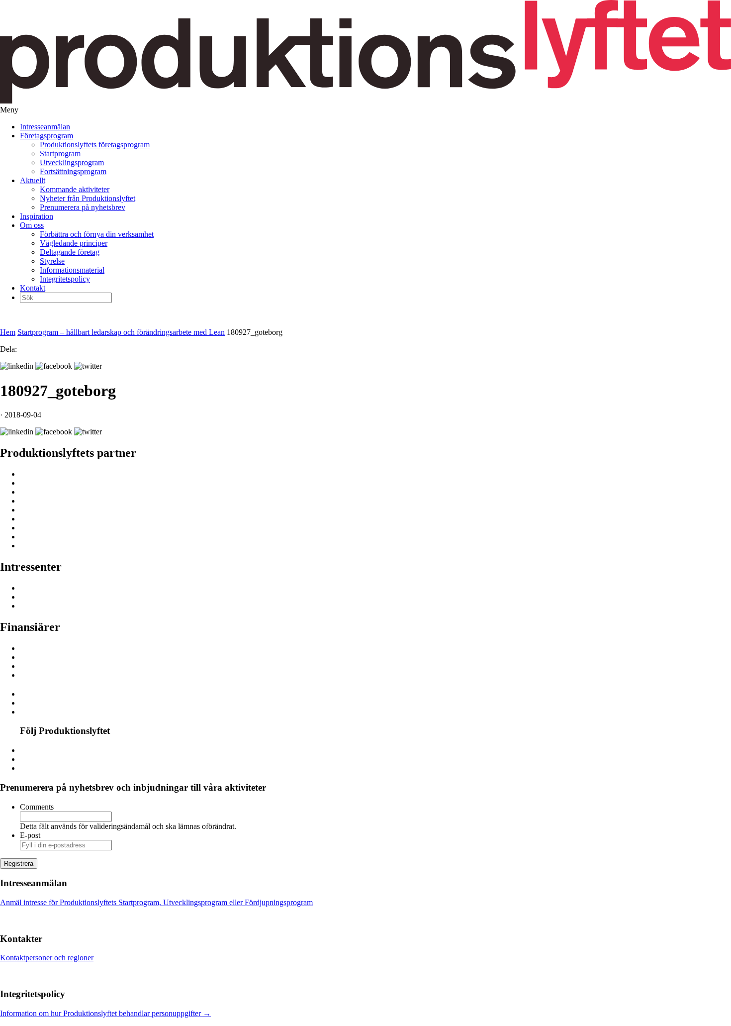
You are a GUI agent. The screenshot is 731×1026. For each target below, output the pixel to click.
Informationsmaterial (72, 270)
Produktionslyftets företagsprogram (95, 144)
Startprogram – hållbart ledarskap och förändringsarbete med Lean (121, 332)
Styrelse (52, 261)
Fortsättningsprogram (73, 171)
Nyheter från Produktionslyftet (87, 198)
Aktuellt (32, 180)
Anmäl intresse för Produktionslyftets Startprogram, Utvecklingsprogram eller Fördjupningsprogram (156, 902)
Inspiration (36, 216)
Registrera (18, 863)
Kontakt (32, 288)
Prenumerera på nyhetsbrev (82, 207)
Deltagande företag (69, 252)
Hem (7, 332)
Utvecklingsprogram (72, 162)
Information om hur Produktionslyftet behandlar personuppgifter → (105, 1013)
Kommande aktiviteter (74, 189)
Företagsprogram (46, 135)
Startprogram (60, 153)
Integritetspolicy (65, 279)
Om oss (32, 225)
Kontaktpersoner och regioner (46, 957)
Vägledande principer (73, 243)
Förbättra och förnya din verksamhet (97, 234)
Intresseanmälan (45, 126)
